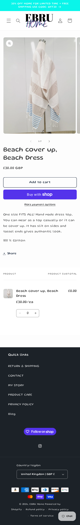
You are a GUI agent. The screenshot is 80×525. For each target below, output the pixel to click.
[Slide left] (30, 141)
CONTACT (16, 376)
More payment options (40, 204)
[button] (8, 20)
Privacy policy (59, 510)
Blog (12, 414)
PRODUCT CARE (20, 395)
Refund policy (35, 510)
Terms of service (42, 516)
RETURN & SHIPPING (23, 366)
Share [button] (11, 253)
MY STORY (16, 385)
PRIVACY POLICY (21, 404)
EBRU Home (37, 504)
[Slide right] (49, 141)
